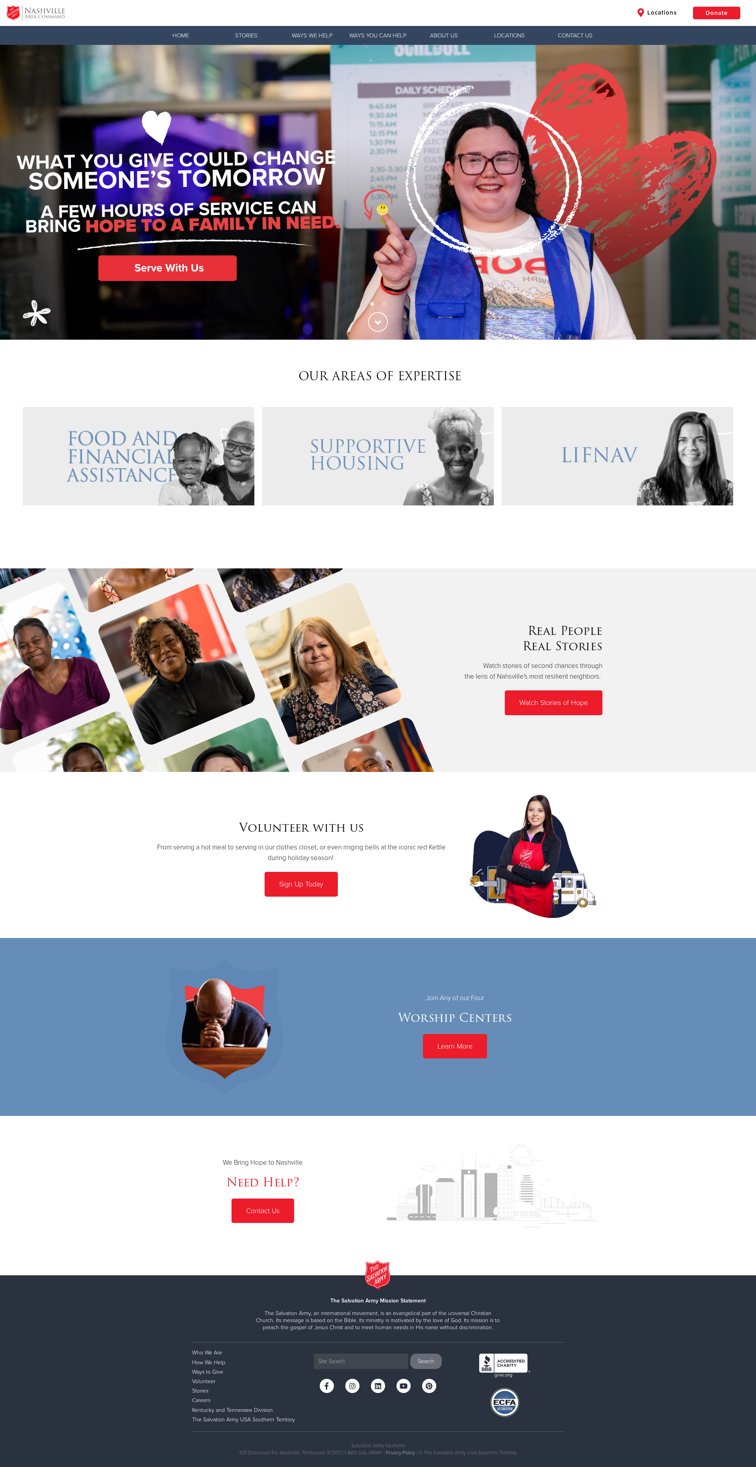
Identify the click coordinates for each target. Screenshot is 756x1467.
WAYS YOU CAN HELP (378, 35)
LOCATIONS (509, 35)
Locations (661, 12)
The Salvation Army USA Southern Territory (243, 1419)
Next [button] (736, 192)
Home (180, 35)
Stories (246, 35)
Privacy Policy (400, 1453)
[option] (378, 192)
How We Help (208, 1362)
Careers (201, 1400)
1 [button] (372, 304)
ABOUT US (444, 35)
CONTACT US (575, 35)
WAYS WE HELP (312, 35)
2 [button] (384, 304)
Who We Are (207, 1352)
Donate (717, 13)
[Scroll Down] (378, 322)
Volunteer (203, 1381)
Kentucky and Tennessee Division (232, 1410)
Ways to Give (207, 1372)
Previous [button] (20, 192)
